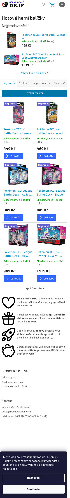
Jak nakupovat (9, 377)
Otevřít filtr (35, 93)
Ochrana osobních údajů (14, 386)
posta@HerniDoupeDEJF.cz (16, 412)
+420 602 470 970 (20, 416)
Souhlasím (34, 489)
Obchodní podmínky (12, 382)
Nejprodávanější (41, 83)
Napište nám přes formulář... (17, 407)
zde (15, 469)
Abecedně (59, 83)
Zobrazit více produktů (33, 72)
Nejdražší (24, 83)
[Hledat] (43, 4)
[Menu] (62, 4)
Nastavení (33, 478)
